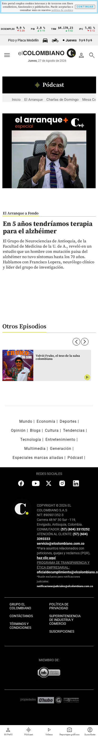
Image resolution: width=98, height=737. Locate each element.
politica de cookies (62, 10)
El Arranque (33, 99)
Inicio (16, 99)
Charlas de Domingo (62, 99)
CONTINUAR (85, 6)
